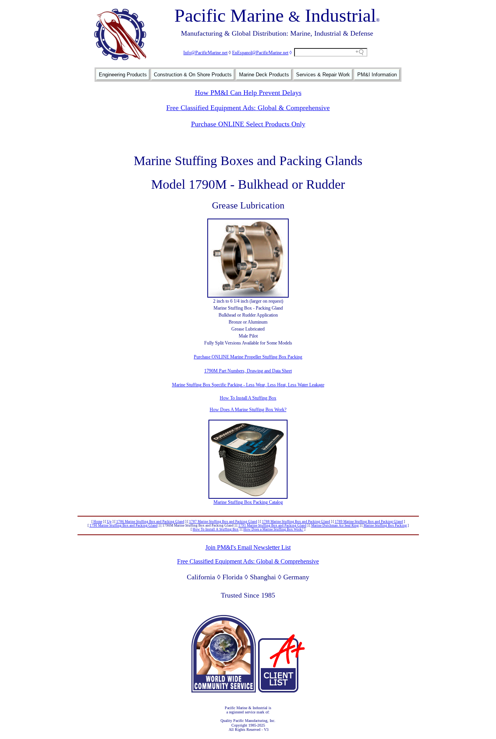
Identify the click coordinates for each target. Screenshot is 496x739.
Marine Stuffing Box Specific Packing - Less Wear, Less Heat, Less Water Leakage (248, 385)
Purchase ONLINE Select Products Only (248, 124)
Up (109, 522)
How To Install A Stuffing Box (248, 398)
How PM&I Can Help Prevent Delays (248, 92)
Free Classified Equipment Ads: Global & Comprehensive (248, 108)
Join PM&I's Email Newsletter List (248, 547)
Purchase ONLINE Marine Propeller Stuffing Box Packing (248, 357)
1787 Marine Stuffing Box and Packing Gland (223, 522)
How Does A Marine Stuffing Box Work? (248, 409)
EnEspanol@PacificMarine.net (260, 52)
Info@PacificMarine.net (205, 52)
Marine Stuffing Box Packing (385, 525)
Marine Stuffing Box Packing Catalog (248, 502)
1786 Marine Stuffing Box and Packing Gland (150, 522)
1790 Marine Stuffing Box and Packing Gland (124, 525)
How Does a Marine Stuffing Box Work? (273, 529)
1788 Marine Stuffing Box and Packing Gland (296, 522)
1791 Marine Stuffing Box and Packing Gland (272, 525)
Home (97, 522)
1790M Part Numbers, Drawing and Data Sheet (248, 371)
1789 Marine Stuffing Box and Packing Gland (369, 522)
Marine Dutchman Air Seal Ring (335, 525)
